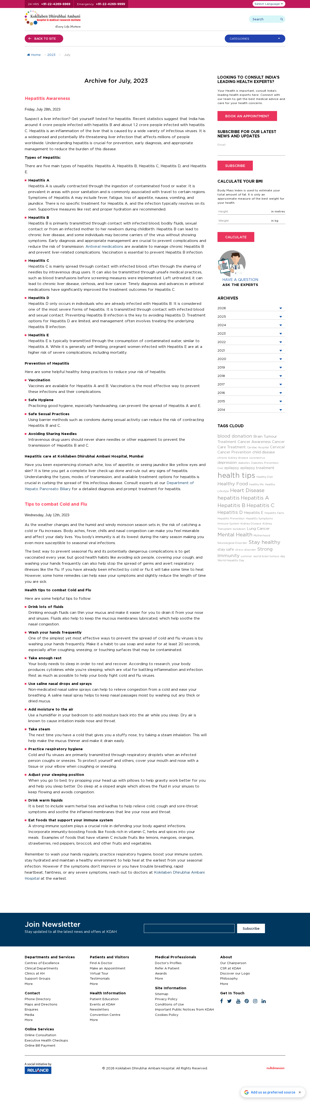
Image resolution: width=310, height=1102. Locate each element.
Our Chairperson (233, 963)
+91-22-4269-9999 (110, 4)
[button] (256, 39)
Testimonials (100, 978)
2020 (221, 358)
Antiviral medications (104, 246)
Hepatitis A (255, 498)
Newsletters (99, 1009)
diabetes (244, 462)
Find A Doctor (101, 963)
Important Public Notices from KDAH (184, 1009)
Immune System (228, 523)
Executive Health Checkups (46, 1040)
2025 (221, 316)
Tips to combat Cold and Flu (56, 504)
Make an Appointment (107, 968)
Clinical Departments (41, 968)
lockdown (239, 528)
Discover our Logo (235, 973)
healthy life (256, 484)
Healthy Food (232, 483)
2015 (221, 401)
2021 (221, 350)
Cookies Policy (166, 1014)
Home (36, 54)
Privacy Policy (166, 999)
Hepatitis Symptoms (259, 518)
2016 (221, 392)
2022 (221, 342)
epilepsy (231, 468)
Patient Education (104, 999)
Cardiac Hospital (258, 447)
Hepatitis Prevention (231, 518)
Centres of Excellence (42, 963)
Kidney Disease (250, 523)
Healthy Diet (264, 476)
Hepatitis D (230, 512)
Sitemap (161, 994)
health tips (236, 475)
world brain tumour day (269, 556)
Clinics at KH (35, 973)
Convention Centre (105, 1014)
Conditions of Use (169, 1004)
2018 (221, 375)
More (29, 983)
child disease (263, 452)
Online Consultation (40, 1035)
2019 (221, 367)
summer (246, 556)
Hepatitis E (253, 512)
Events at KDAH (102, 1004)
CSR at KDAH (230, 968)
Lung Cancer (258, 528)
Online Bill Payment (40, 1045)
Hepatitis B (231, 505)
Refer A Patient (167, 968)
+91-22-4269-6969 (55, 4)
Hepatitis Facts (274, 512)
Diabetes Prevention (265, 462)
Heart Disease (247, 490)
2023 (51, 54)
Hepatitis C (260, 505)
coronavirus (257, 457)
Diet (220, 468)
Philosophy (229, 978)
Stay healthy (264, 542)
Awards (161, 973)
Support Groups (37, 978)
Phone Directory (38, 999)
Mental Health (234, 534)
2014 (221, 409)
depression (227, 462)
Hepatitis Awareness (47, 98)
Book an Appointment (247, 116)
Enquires (31, 1009)
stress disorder (245, 549)
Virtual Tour (99, 973)
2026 (221, 308)
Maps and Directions (41, 1004)
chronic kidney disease (232, 457)
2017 (221, 384)
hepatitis (228, 498)
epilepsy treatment (257, 468)
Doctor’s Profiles (168, 963)
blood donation (234, 436)
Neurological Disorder (232, 542)
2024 (221, 325)
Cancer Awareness (254, 442)
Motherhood (262, 535)
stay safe (225, 549)
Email (221, 144)
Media (29, 1014)
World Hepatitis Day (230, 560)
